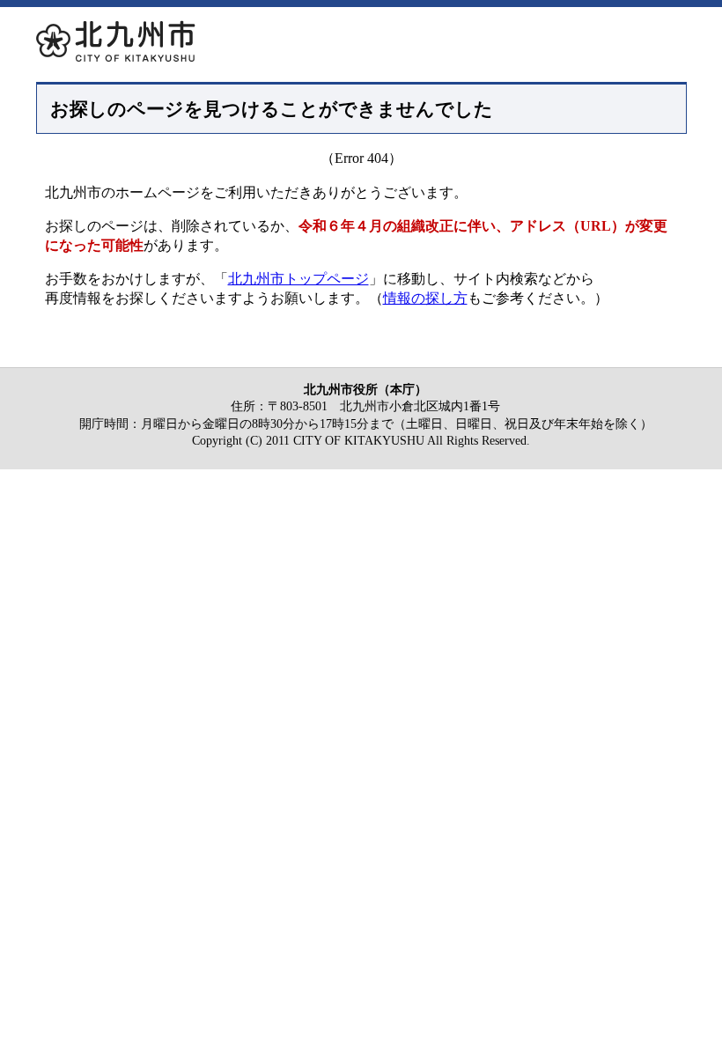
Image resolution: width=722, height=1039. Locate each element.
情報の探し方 (425, 298)
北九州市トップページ (298, 278)
